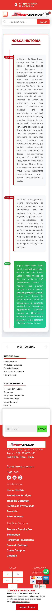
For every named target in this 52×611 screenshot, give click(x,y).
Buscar (43, 21)
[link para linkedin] (14, 477)
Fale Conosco (10, 375)
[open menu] (5, 14)
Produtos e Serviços (13, 365)
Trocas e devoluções (13, 389)
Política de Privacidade (14, 371)
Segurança (8, 392)
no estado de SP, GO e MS (28, 4)
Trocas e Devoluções (19, 529)
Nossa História (10, 361)
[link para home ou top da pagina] (26, 444)
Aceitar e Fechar (27, 607)
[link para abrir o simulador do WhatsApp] (46, 571)
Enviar (42, 428)
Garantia (7, 405)
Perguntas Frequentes (14, 395)
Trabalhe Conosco (12, 368)
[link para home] (27, 15)
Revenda (12, 511)
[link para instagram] (20, 477)
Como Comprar (10, 402)
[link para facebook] (9, 477)
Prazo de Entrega (11, 398)
